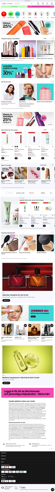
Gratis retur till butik (28, 0)
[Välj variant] (16, 158)
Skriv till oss (7, 488)
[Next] (53, 38)
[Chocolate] (15, 146)
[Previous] (50, 38)
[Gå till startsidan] (10, 4)
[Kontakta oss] (52, 489)
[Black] (17, 146)
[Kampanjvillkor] (8, 155)
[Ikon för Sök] (31, 3)
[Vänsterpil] (49, 449)
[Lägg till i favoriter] (13, 146)
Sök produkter (17, 3)
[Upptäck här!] (27, 277)
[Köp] (2, 158)
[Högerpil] (54, 6)
